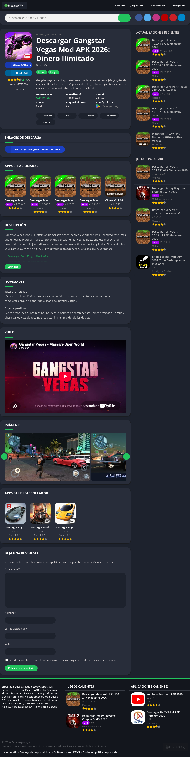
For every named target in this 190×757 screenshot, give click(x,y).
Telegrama (179, 5)
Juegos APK (137, 5)
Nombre (10, 612)
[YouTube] (164, 17)
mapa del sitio (9, 752)
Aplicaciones (158, 5)
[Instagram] (156, 17)
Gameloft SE (43, 97)
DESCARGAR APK (21, 64)
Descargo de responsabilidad (35, 752)
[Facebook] (139, 17)
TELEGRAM (22, 72)
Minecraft (119, 5)
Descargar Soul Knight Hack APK (27, 256)
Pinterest (90, 115)
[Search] (124, 18)
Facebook (47, 115)
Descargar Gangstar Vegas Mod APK (37, 149)
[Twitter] (147, 17)
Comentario (12, 569)
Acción (58, 34)
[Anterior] (4, 457)
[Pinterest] (173, 17)
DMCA (76, 752)
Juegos (49, 34)
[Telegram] (181, 17)
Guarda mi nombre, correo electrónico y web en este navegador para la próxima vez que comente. (63, 660)
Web (7, 644)
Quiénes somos (62, 752)
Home (39, 34)
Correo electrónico (16, 628)
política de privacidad (107, 752)
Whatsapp (47, 122)
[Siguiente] (126, 457)
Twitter (68, 115)
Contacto (88, 752)
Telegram (111, 115)
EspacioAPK (32, 690)
